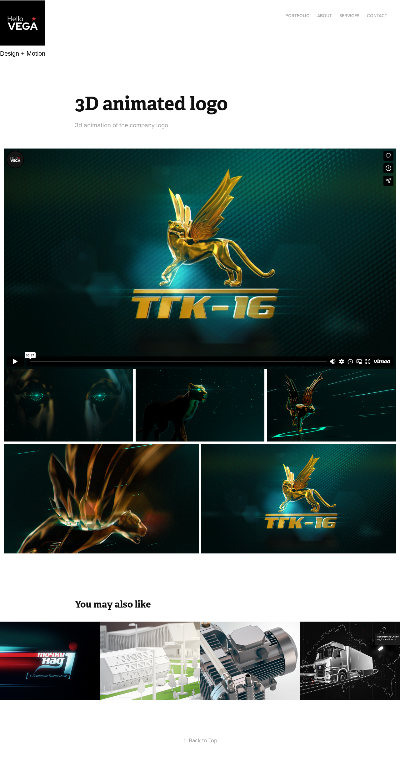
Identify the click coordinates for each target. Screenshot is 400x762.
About (324, 16)
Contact (377, 16)
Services (349, 16)
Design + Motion (22, 53)
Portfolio (297, 16)
